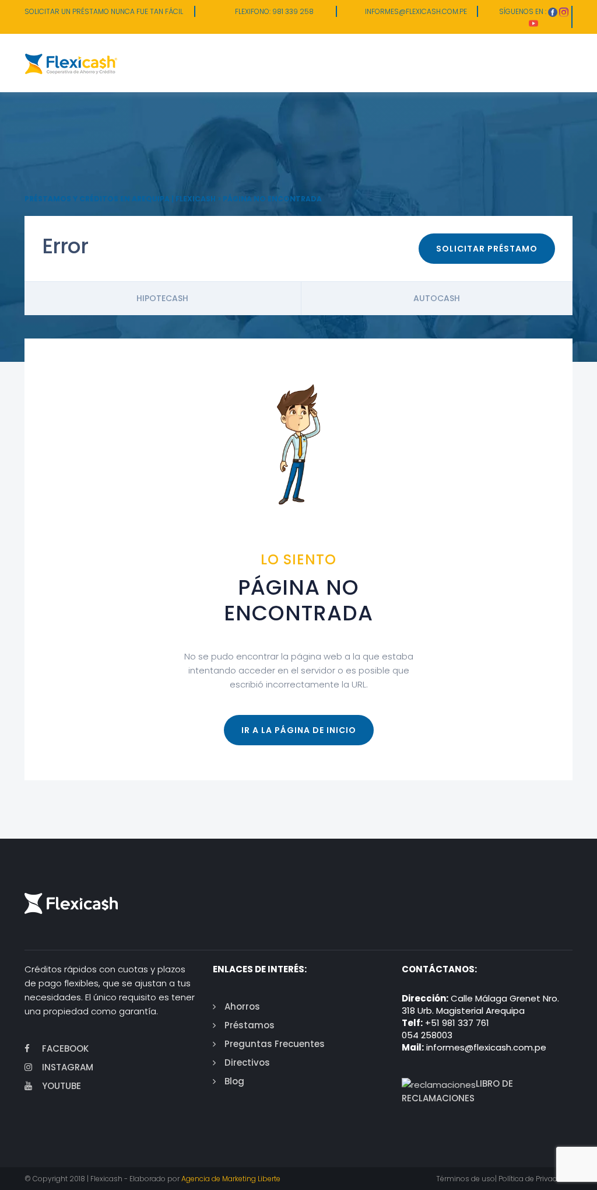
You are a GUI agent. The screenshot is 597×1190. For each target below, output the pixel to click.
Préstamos (249, 1025)
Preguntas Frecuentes (274, 1044)
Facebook (65, 1048)
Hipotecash (162, 298)
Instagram (67, 1067)
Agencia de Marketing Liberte (230, 1179)
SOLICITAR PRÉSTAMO (487, 248)
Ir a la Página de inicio (298, 730)
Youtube (61, 1086)
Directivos (247, 1062)
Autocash (436, 298)
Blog (234, 1081)
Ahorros (242, 1006)
